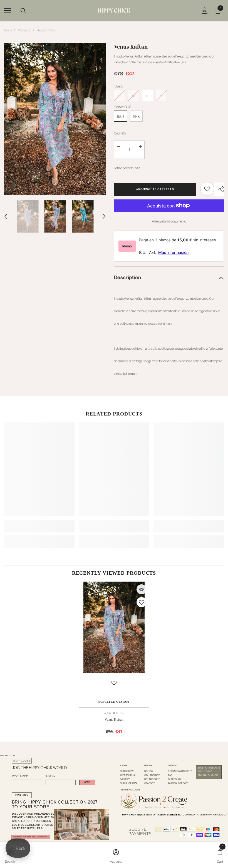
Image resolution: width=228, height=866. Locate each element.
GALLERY (125, 779)
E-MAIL (50, 775)
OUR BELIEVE (127, 771)
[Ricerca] (23, 10)
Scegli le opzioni (114, 701)
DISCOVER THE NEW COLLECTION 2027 (31, 837)
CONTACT (149, 783)
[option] (55, 119)
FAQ (170, 775)
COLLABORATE (152, 775)
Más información (173, 252)
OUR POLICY (174, 779)
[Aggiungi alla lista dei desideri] (142, 602)
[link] (207, 189)
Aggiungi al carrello (155, 189)
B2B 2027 (21, 795)
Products (24, 30)
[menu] (7, 10)
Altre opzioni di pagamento (169, 221)
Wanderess (113, 713)
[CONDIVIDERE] (219, 189)
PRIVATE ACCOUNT (130, 789)
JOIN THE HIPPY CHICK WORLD (39, 767)
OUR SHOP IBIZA (128, 783)
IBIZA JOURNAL (128, 775)
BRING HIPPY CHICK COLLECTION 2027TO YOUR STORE (49, 804)
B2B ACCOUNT (152, 779)
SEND (87, 782)
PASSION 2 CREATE (178, 783)
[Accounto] (205, 10)
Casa (8, 30)
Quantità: (120, 133)
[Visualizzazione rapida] (142, 589)
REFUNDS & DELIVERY (180, 771)
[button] (6, 216)
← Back (18, 848)
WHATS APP (20, 775)
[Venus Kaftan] (114, 627)
